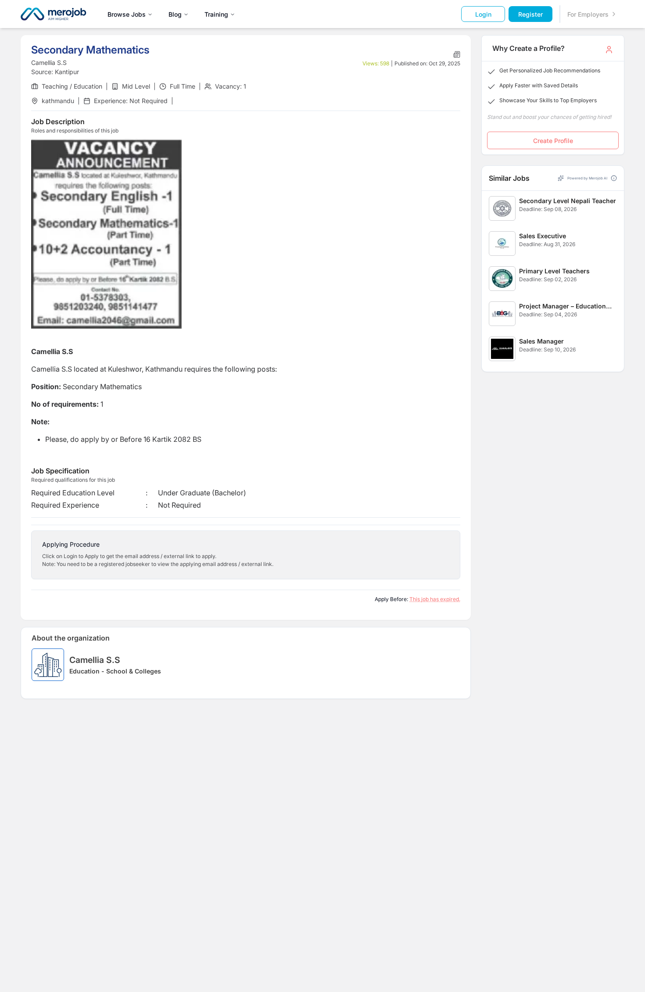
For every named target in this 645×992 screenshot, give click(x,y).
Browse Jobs (127, 14)
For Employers (588, 14)
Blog (175, 14)
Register (530, 14)
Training (216, 14)
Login (483, 14)
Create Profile (553, 140)
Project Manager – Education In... (562, 306)
